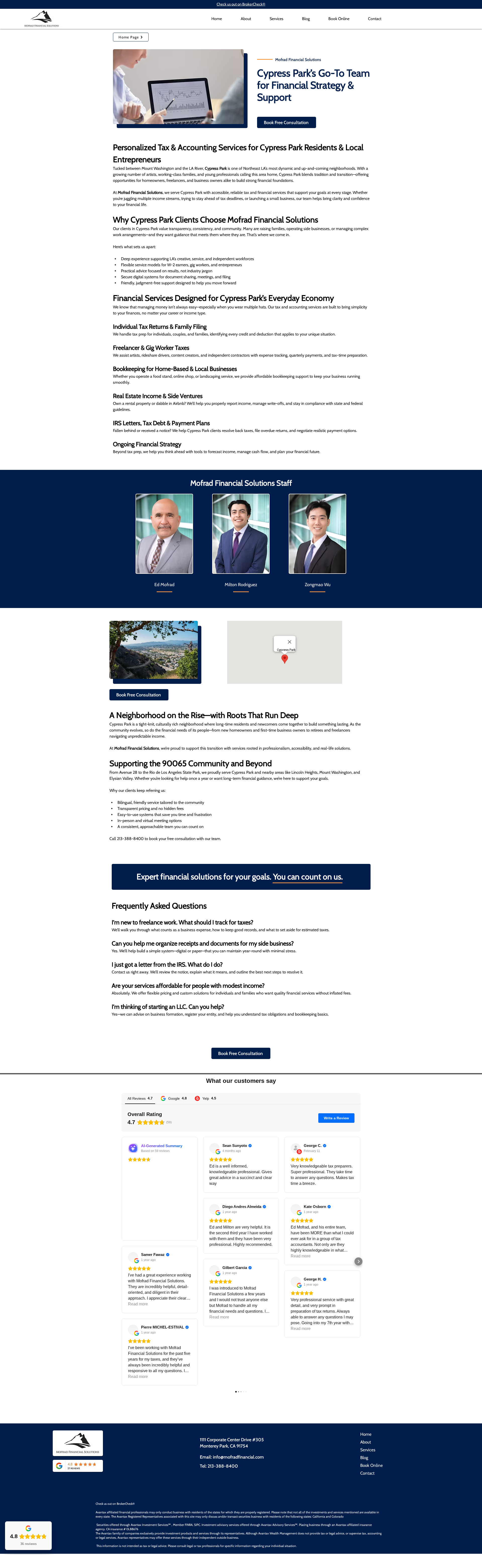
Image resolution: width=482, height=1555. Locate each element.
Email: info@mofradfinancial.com (232, 1457)
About (365, 1442)
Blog (364, 1457)
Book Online (371, 1465)
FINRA (189, 1525)
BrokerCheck (125, 1504)
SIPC (197, 1525)
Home (366, 1434)
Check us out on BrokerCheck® (241, 4)
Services (367, 1449)
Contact (367, 1473)
